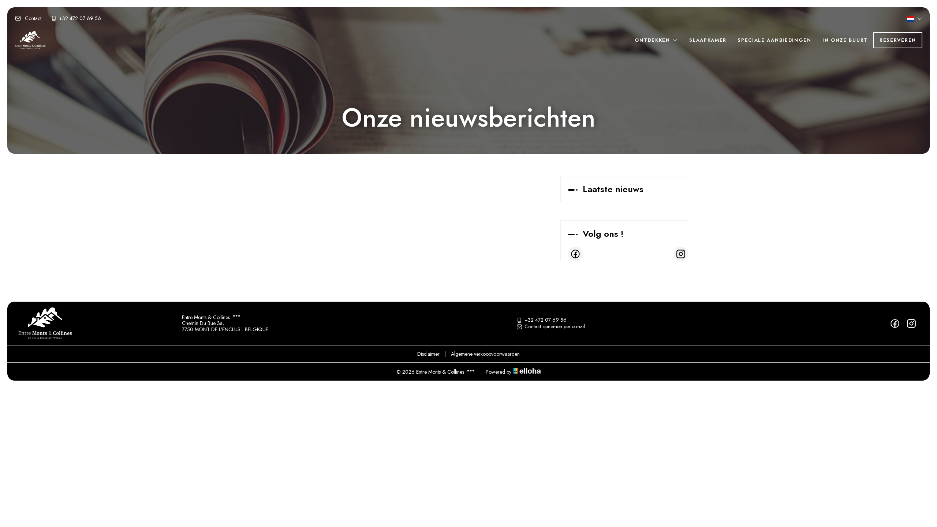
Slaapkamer (708, 40)
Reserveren (898, 40)
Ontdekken (653, 40)
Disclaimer (428, 354)
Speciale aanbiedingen (774, 40)
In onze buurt (845, 40)
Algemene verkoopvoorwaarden (485, 354)
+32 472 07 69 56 (546, 320)
